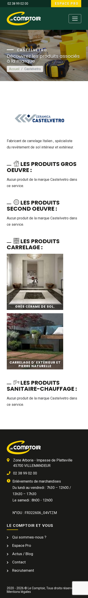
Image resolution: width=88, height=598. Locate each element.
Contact (18, 562)
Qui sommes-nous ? (28, 537)
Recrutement (22, 570)
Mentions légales (19, 592)
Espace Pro (66, 3)
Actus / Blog (22, 554)
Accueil (14, 69)
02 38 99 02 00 (17, 3)
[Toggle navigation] (75, 18)
